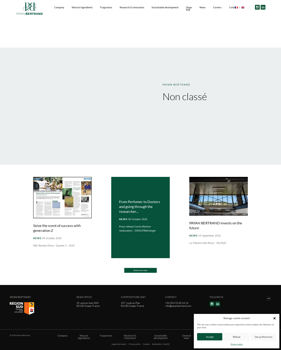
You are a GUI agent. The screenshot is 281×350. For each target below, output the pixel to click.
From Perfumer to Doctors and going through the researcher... (139, 206)
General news (186, 336)
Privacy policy (237, 344)
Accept (210, 336)
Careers (217, 7)
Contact (132, 17)
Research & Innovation (132, 7)
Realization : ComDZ (160, 344)
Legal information (119, 344)
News (203, 7)
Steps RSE (189, 8)
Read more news (140, 270)
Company (59, 7)
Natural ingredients (82, 7)
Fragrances (106, 7)
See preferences (263, 336)
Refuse (236, 336)
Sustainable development (165, 7)
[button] (274, 318)
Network (148, 17)
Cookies (146, 344)
